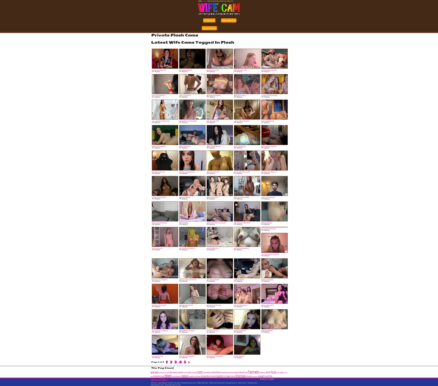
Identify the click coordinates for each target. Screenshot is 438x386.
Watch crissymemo (185, 95)
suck (267, 376)
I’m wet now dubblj (157, 356)
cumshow (216, 372)
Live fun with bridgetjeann (187, 248)
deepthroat (225, 372)
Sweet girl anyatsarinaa (159, 146)
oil (202, 376)
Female (253, 372)
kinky (285, 372)
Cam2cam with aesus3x (159, 305)
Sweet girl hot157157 (213, 70)
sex (228, 376)
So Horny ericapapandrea (187, 172)
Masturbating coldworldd (268, 146)
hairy (277, 372)
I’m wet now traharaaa (240, 305)
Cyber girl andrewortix (267, 121)
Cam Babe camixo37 (213, 330)
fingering (262, 372)
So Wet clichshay (239, 356)
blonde (167, 372)
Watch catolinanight (213, 197)
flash (268, 372)
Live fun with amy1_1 (213, 248)
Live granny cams (231, 383)
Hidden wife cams (202, 383)
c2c (185, 372)
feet (246, 372)
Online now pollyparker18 (159, 222)
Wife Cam (154, 383)
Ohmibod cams (252, 383)
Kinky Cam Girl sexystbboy (159, 279)
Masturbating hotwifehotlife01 (188, 121)
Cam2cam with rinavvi (240, 70)
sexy (233, 376)
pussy (219, 375)
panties (206, 376)
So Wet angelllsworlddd (159, 197)
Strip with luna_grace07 (186, 305)
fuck (273, 372)
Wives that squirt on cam (173, 385)
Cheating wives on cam (188, 383)
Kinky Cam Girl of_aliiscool (160, 330)
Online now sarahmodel (159, 70)
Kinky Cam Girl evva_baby (186, 356)
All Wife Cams (209, 20)
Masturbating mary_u (240, 95)
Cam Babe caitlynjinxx (185, 70)
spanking (255, 376)
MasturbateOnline (209, 28)
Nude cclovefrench (240, 146)
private (213, 376)
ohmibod (197, 376)
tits (270, 376)
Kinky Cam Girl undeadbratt (215, 356)
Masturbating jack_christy (186, 330)
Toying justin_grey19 (267, 305)
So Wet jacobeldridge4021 (269, 70)
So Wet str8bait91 (239, 279)
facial (241, 372)
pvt (224, 376)
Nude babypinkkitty (267, 330)
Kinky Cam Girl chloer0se (241, 197)
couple (194, 372)
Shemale (240, 375)
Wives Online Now (228, 20)
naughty (191, 376)
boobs (180, 372)
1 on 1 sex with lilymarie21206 (270, 254)
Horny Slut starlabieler (158, 95)
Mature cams (242, 383)
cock (188, 372)
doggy (236, 372)
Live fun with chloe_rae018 (242, 172)
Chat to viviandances (240, 330)
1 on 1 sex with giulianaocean (161, 121)
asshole (161, 372)
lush (162, 376)
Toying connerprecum (268, 197)
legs (152, 376)
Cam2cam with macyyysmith (187, 279)
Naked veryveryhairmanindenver (216, 222)
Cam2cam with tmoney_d (268, 172)
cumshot (207, 372)
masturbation (176, 376)
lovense (157, 376)
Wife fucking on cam (157, 385)
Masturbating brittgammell (242, 222)
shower (249, 376)
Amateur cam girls (174, 383)
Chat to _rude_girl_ (157, 248)
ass (157, 372)
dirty (231, 372)
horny (282, 372)
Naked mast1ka (183, 222)
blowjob (173, 372)
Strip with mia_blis (266, 222)
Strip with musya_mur (158, 172)
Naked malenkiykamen (213, 146)
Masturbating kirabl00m (214, 95)
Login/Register (162, 383)
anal (153, 372)
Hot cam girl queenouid (214, 305)
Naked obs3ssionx (184, 146)
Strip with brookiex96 (213, 279)
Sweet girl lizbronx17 (213, 172)
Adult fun (157, 71)
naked (184, 375)
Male (168, 376)
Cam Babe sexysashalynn (241, 248)
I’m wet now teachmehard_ (269, 95)
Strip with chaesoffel (213, 121)
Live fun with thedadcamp (242, 121)
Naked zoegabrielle (267, 279)
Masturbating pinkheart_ (268, 228)
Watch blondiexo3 (184, 197)
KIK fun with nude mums (217, 383)
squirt (261, 376)
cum (200, 372)
